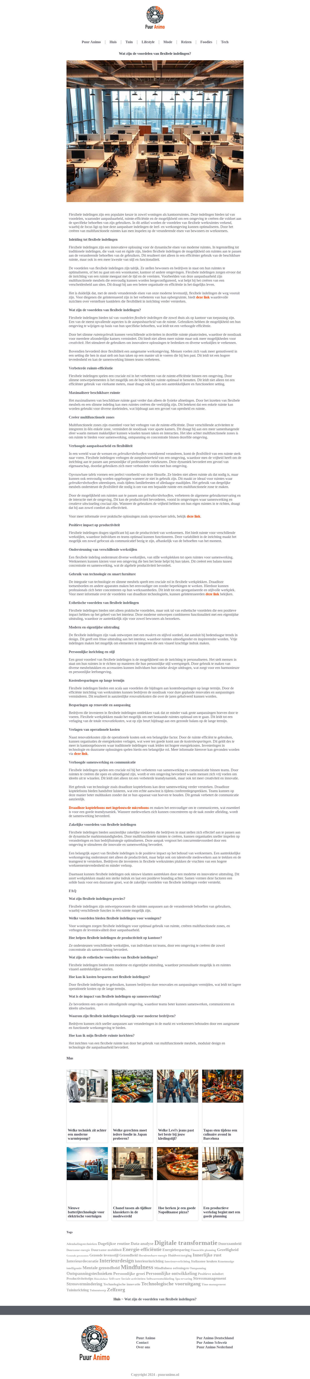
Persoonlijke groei (129, 1273)
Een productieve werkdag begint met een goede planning (221, 1212)
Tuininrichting (77, 1290)
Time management (214, 1284)
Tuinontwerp (98, 1290)
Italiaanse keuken (204, 1261)
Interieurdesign (116, 1261)
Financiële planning (203, 1250)
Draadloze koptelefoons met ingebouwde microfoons (109, 808)
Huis (113, 42)
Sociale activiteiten (133, 1278)
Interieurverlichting (177, 1261)
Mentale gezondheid (101, 1267)
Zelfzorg (116, 1289)
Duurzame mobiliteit (106, 1250)
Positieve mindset (211, 1274)
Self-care (114, 1278)
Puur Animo (91, 42)
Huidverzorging (180, 1255)
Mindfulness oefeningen (171, 1268)
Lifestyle (148, 42)
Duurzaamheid (229, 1243)
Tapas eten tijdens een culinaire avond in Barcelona (220, 1134)
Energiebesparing (176, 1250)
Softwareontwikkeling (160, 1278)
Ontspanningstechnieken (89, 1273)
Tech (225, 42)
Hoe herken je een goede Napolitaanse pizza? (177, 1210)
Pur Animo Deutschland (215, 1338)
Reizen (186, 42)
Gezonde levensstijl (103, 1255)
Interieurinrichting (149, 1261)
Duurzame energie (78, 1250)
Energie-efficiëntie (142, 1249)
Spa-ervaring (183, 1278)
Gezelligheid (228, 1249)
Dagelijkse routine (114, 1243)
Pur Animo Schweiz (212, 1342)
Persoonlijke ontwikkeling (171, 1273)
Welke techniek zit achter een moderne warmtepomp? (87, 1134)
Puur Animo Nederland (215, 1347)
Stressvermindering (84, 1283)
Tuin (129, 42)
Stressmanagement (209, 1278)
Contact (142, 1342)
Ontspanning (198, 1268)
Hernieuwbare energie (153, 1255)
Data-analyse (142, 1243)
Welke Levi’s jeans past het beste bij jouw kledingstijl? (176, 1134)
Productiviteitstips (79, 1278)
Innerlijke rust (207, 1254)
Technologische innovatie (121, 1284)
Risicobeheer (101, 1279)
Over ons (143, 1347)
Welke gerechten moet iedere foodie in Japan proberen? (130, 1134)
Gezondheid (128, 1255)
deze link (203, 297)
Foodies (206, 42)
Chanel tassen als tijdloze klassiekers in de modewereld (132, 1212)
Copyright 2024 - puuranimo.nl (155, 1374)
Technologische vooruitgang (171, 1283)
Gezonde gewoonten (77, 1255)
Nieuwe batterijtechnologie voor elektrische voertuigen (86, 1212)
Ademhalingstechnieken (81, 1244)
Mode (167, 42)
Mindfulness (137, 1267)
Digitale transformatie (185, 1242)
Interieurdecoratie (82, 1261)
